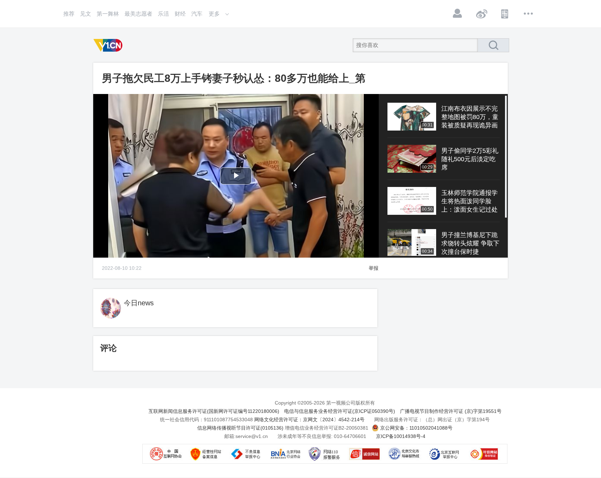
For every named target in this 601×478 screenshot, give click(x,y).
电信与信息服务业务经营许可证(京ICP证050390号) (339, 411)
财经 (180, 14)
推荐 (68, 14)
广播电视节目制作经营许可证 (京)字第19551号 (451, 411)
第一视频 (109, 45)
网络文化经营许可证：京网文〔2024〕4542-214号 (309, 419)
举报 (373, 268)
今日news (139, 303)
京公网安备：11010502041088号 (416, 428)
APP (505, 13)
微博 (481, 13)
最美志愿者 (138, 14)
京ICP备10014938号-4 (400, 436)
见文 (85, 14)
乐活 (163, 14)
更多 (528, 13)
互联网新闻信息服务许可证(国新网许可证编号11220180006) (214, 411)
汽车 (196, 14)
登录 (457, 13)
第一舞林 (108, 14)
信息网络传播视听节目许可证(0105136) (240, 428)
